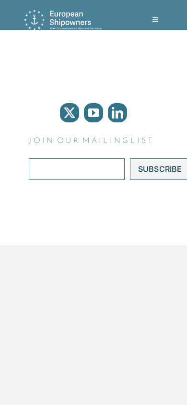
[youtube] (93, 112)
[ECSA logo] (64, 13)
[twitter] (69, 112)
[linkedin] (117, 112)
